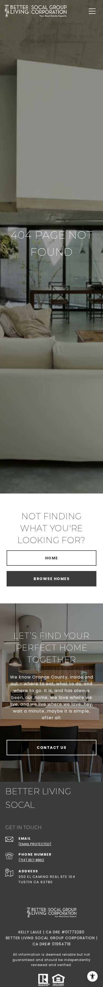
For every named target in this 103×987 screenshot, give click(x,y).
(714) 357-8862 (31, 859)
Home (51, 558)
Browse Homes (51, 578)
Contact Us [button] (51, 747)
